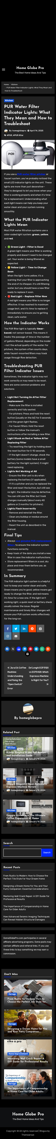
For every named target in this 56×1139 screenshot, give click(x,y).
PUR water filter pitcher (31, 174)
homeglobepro (19, 131)
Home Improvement (18, 1054)
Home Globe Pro (30, 68)
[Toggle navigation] (3, 69)
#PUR (9, 135)
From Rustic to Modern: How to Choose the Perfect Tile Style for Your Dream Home (26, 1002)
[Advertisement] (28, 32)
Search (8, 843)
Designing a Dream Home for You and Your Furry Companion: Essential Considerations (27, 1032)
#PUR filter (18, 135)
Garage (12, 994)
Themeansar (27, 1135)
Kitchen (9, 100)
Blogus (43, 1131)
